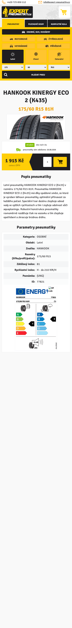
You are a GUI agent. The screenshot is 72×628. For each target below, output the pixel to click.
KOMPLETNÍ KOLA (59, 24)
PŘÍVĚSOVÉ (55, 46)
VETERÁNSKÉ (21, 46)
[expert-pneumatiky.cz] (17, 12)
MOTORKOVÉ (21, 39)
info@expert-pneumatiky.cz (56, 2)
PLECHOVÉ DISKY (36, 24)
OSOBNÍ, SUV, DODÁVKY (38, 32)
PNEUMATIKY (13, 24)
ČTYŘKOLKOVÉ (56, 39)
